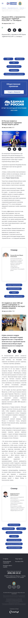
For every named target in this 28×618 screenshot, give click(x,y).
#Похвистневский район (14, 532)
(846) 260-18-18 (14, 573)
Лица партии (18, 559)
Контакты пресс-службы (7, 566)
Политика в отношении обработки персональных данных (14, 602)
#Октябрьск (19, 59)
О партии (5, 559)
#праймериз (14, 70)
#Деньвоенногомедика (14, 547)
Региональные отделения (7, 562)
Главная (4, 8)
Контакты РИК (19, 561)
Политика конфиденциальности (14, 600)
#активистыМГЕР (8, 528)
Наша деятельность (13, 8)
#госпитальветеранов (14, 540)
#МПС (8, 59)
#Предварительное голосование (14, 74)
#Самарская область (14, 66)
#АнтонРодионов (14, 524)
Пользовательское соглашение (14, 598)
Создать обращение (14, 92)
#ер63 (14, 292)
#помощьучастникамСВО (14, 543)
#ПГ (14, 62)
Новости (22, 8)
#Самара (14, 536)
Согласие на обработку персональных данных (14, 604)
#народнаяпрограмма (14, 288)
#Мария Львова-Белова (14, 285)
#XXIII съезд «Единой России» (14, 296)
